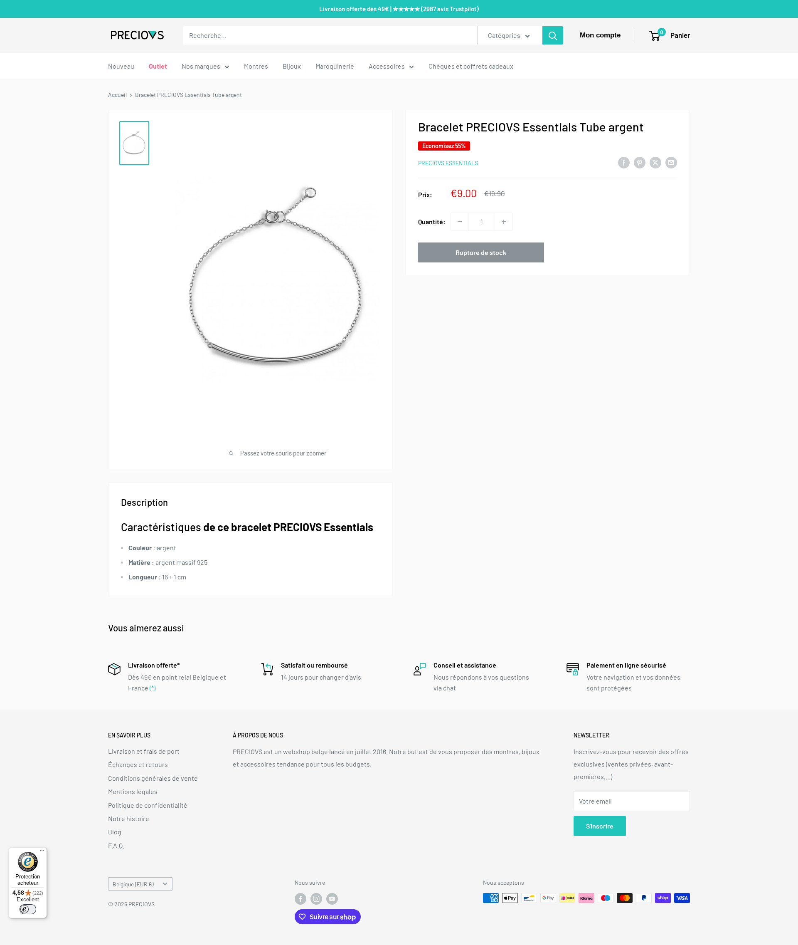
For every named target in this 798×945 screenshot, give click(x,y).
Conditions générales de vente (153, 778)
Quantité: (432, 221)
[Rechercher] (552, 35)
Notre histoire (128, 818)
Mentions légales (133, 791)
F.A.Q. (116, 845)
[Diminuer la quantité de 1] (459, 221)
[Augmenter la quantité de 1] (503, 221)
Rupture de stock (481, 252)
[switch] (28, 909)
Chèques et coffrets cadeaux (471, 66)
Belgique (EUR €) (133, 884)
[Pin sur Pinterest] (639, 162)
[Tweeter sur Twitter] (655, 162)
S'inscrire (599, 826)
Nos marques (201, 66)
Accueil (117, 94)
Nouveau (121, 66)
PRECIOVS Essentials (448, 162)
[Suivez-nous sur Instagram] (316, 899)
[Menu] (42, 852)
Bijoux (292, 66)
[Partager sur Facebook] (624, 162)
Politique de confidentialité (147, 805)
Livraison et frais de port (144, 751)
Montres (256, 66)
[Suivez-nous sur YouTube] (332, 899)
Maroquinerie (334, 66)
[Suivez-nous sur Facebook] (300, 899)
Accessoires (387, 66)
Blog (114, 832)
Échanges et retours (138, 764)
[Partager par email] (671, 162)
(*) (152, 688)
